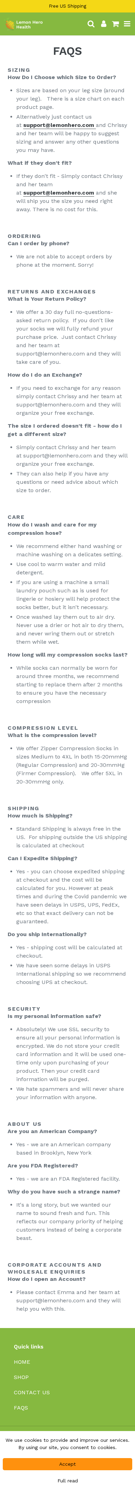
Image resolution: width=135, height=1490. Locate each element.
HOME (22, 1362)
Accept (67, 1464)
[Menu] (127, 23)
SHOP (21, 1377)
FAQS (21, 1407)
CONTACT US (32, 1392)
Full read (67, 1480)
